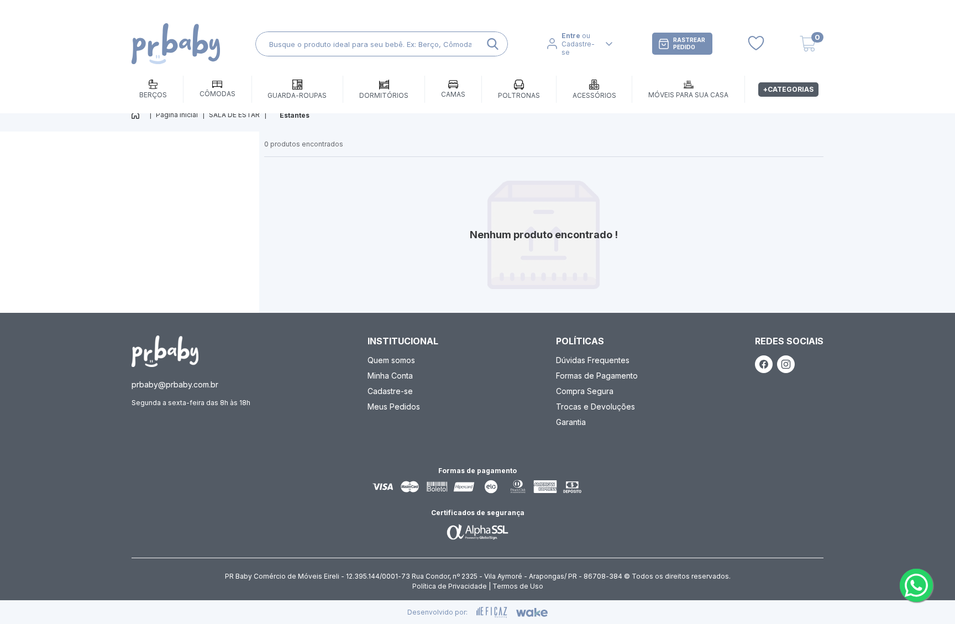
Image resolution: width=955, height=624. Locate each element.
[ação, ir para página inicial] (165, 351)
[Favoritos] (756, 43)
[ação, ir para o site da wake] (532, 612)
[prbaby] (176, 44)
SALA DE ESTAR (234, 115)
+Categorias (788, 89)
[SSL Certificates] (477, 532)
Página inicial (177, 115)
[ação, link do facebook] (764, 364)
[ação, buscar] (492, 44)
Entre (571, 36)
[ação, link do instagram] (786, 364)
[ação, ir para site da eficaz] (491, 612)
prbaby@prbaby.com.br (175, 384)
